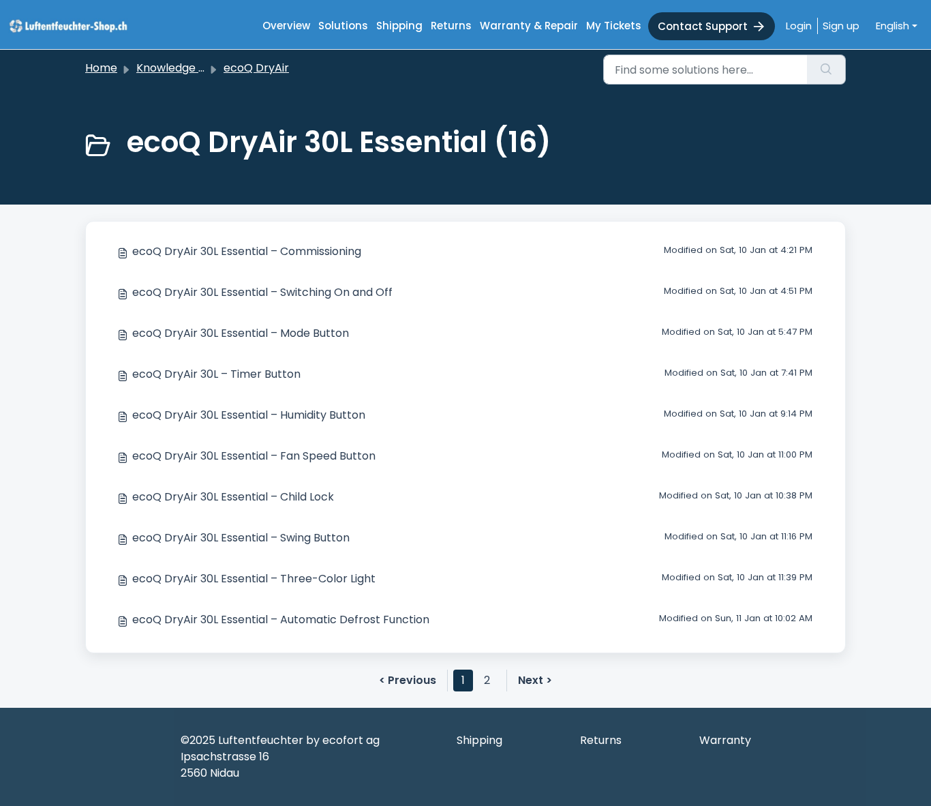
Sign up (841, 25)
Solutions (343, 25)
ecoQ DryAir (256, 68)
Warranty (725, 740)
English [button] (892, 25)
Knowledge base (180, 68)
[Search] (826, 70)
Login (799, 25)
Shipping (399, 25)
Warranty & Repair (529, 25)
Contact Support (703, 26)
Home (101, 68)
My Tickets (613, 25)
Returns (451, 25)
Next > (535, 680)
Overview (286, 25)
